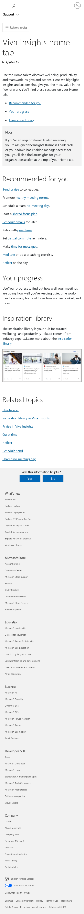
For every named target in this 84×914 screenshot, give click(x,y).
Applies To (12, 62)
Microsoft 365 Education (17, 647)
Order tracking (12, 589)
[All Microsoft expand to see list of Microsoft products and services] (5, 5)
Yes (30, 478)
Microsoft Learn (12, 770)
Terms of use (52, 900)
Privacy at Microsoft (14, 840)
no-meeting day (38, 205)
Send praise (10, 189)
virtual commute (19, 238)
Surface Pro (10, 499)
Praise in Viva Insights (17, 426)
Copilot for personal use (17, 532)
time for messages (24, 246)
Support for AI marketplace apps (21, 776)
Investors (9, 847)
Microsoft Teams (13, 725)
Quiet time (9, 434)
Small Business (12, 738)
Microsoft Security (14, 699)
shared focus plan (24, 214)
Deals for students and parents (20, 667)
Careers (9, 821)
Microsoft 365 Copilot (15, 731)
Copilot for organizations (17, 525)
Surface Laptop (12, 505)
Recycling (25, 906)
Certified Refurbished (15, 596)
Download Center (13, 570)
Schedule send (12, 451)
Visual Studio (11, 802)
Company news (12, 834)
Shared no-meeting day (19, 459)
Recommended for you (25, 103)
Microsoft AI (11, 692)
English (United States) (22, 878)
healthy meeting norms (31, 197)
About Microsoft (13, 827)
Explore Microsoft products (18, 538)
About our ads (39, 906)
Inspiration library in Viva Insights (26, 418)
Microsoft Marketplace (16, 789)
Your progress (19, 111)
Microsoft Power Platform (17, 718)
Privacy (39, 900)
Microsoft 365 (12, 712)
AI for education (13, 673)
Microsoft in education (16, 628)
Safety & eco (11, 906)
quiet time (24, 230)
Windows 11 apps (13, 545)
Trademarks (67, 900)
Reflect (7, 262)
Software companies (15, 796)
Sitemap (9, 900)
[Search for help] (14, 5)
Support (9, 14)
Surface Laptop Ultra (15, 512)
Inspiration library (21, 120)
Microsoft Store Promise (17, 602)
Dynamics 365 (12, 705)
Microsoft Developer (15, 763)
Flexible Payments (14, 609)
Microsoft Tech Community (18, 783)
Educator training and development (22, 660)
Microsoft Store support (16, 576)
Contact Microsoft (24, 900)
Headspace (10, 410)
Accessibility (11, 860)
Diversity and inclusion (16, 854)
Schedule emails (13, 222)
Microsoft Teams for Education (20, 641)
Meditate (8, 254)
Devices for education (15, 634)
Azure (8, 757)
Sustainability (11, 867)
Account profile (12, 563)
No (53, 478)
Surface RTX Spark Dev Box (18, 518)
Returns (9, 583)
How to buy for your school (18, 654)
